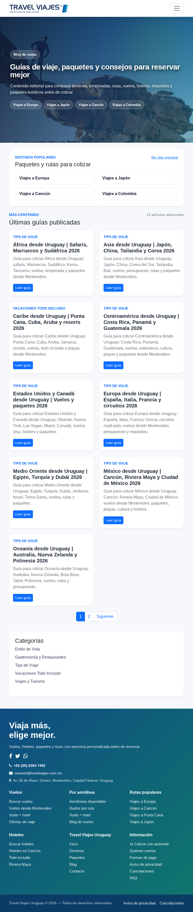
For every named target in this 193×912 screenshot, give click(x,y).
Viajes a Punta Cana (146, 815)
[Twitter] (17, 756)
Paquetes (77, 858)
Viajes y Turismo (30, 681)
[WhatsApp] (25, 756)
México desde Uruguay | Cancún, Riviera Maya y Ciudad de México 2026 (141, 477)
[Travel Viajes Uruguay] (39, 8)
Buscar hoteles (21, 844)
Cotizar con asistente (151, 844)
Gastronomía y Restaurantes (40, 657)
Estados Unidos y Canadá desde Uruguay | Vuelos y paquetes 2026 (43, 399)
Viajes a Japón (58, 105)
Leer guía (23, 288)
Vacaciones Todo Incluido (39, 308)
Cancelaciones (142, 871)
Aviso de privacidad (146, 864)
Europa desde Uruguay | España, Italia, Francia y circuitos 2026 (132, 399)
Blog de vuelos (81, 822)
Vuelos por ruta (81, 808)
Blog (73, 864)
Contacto (76, 871)
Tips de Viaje (25, 237)
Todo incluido (19, 858)
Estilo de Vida (27, 649)
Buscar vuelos (21, 802)
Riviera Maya (20, 864)
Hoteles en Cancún (24, 851)
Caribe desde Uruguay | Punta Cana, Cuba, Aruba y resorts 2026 (48, 322)
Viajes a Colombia (126, 105)
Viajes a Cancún (91, 105)
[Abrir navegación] (177, 8)
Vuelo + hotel (19, 815)
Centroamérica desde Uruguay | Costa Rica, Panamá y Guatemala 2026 (141, 322)
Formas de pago (143, 858)
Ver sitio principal (164, 157)
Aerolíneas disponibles (87, 802)
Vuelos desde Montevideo (30, 808)
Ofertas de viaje (22, 822)
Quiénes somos (143, 851)
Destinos (76, 851)
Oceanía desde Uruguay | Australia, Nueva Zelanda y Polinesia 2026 (45, 554)
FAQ (133, 878)
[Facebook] (10, 756)
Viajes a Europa (25, 105)
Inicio (73, 844)
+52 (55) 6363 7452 (29, 766)
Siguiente (105, 616)
